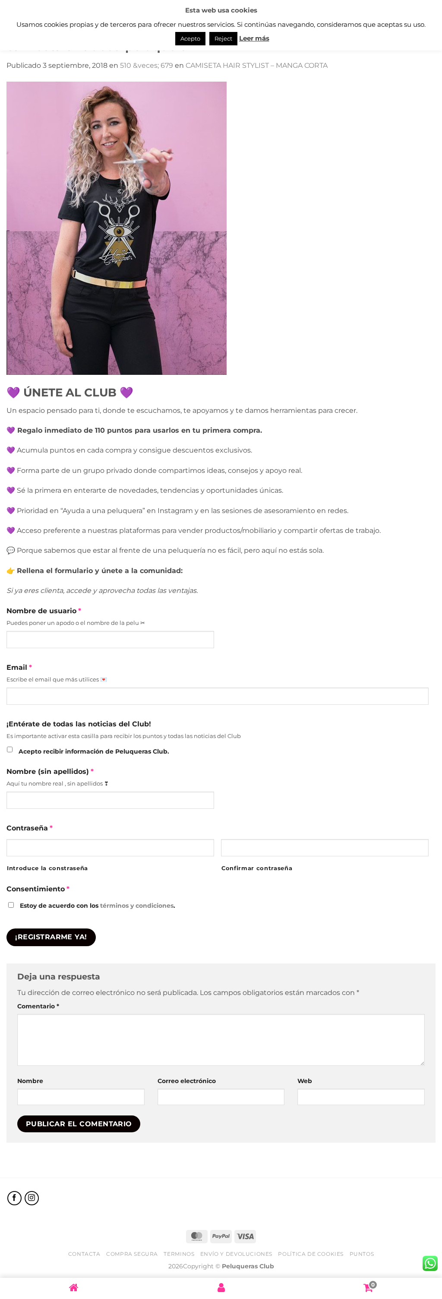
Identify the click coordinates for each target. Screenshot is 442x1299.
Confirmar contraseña (256, 868)
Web (304, 1081)
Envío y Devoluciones (236, 1254)
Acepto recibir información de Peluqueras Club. (94, 751)
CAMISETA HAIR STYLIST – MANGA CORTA (257, 65)
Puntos (362, 1254)
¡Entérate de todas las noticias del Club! (78, 724)
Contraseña (29, 828)
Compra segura (132, 1254)
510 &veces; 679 (146, 65)
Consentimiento (37, 889)
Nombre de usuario (43, 611)
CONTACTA (84, 1254)
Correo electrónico (187, 1081)
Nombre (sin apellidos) (50, 771)
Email (19, 667)
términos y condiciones (137, 905)
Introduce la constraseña (47, 868)
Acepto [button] (190, 38)
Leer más (254, 38)
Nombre (30, 1081)
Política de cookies (311, 1254)
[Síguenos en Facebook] (14, 1198)
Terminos (179, 1254)
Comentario (38, 1006)
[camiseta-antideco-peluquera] (116, 227)
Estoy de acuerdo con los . (97, 905)
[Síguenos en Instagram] (32, 1198)
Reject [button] (223, 38)
